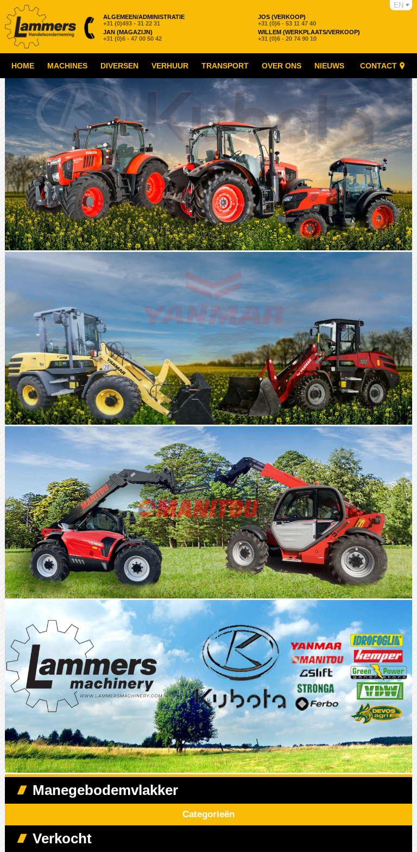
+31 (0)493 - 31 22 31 (144, 20)
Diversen (119, 65)
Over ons (281, 65)
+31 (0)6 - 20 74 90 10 (309, 35)
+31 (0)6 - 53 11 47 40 (287, 20)
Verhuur (169, 65)
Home (22, 65)
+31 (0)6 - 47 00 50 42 (132, 35)
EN (398, 5)
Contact (378, 65)
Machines (67, 65)
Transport (225, 65)
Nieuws (329, 65)
